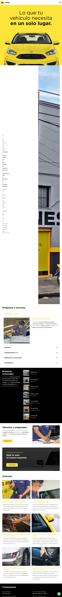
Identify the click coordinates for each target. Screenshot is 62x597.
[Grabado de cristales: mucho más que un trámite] (46, 523)
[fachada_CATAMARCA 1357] (26, 388)
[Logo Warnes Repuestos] (5, 2)
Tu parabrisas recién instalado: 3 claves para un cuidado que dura (44, 501)
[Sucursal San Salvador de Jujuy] (26, 409)
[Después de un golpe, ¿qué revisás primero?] (16, 556)
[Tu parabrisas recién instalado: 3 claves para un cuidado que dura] (46, 489)
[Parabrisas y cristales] (17, 331)
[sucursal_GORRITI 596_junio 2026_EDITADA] (26, 402)
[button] (60, 2)
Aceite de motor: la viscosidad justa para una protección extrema (16, 535)
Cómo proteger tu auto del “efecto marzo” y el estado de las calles (14, 501)
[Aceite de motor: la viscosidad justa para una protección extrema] (16, 523)
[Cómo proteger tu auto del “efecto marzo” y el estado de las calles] (16, 489)
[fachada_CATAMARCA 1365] (26, 395)
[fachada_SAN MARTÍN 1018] (26, 380)
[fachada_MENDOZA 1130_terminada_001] (26, 373)
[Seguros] (46, 434)
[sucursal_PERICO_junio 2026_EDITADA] (26, 417)
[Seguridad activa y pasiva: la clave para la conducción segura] (46, 556)
